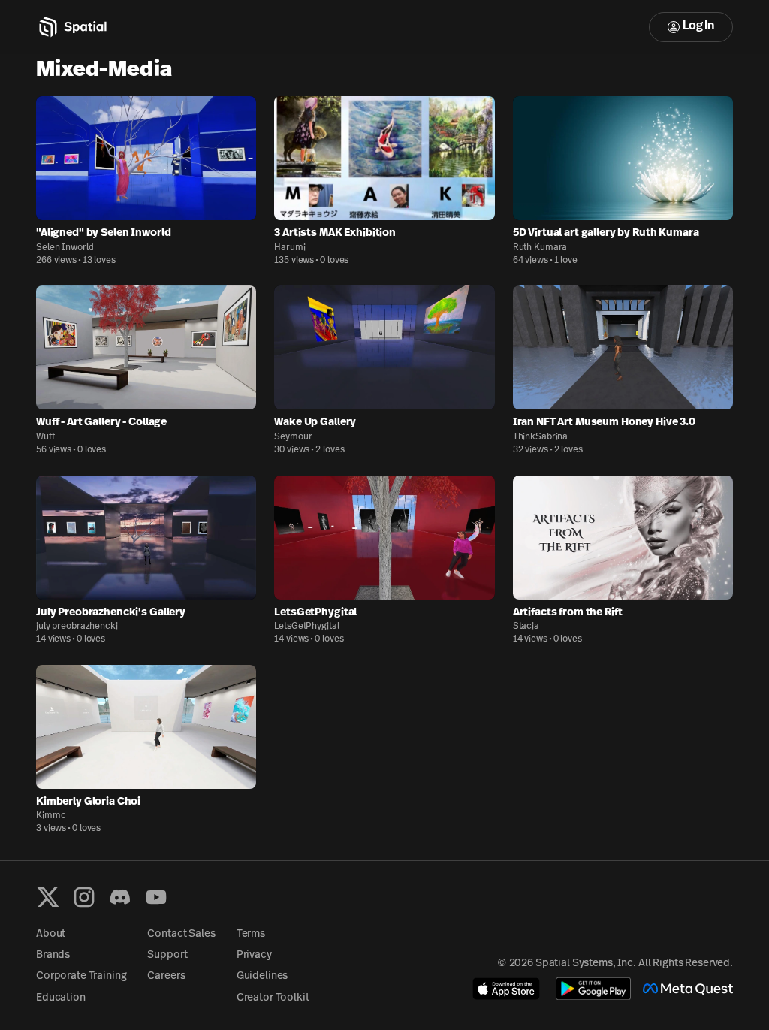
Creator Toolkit (273, 998)
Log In (698, 26)
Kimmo (50, 815)
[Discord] (120, 897)
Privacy (254, 955)
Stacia (526, 626)
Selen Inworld (64, 247)
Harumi (289, 247)
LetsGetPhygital (306, 626)
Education (61, 998)
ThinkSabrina (540, 437)
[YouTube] (156, 897)
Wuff (45, 437)
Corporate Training (81, 976)
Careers (166, 976)
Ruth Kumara (540, 247)
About (50, 934)
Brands (53, 955)
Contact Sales (181, 934)
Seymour (293, 437)
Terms (251, 934)
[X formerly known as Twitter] (48, 897)
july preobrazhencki (77, 626)
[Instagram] (84, 897)
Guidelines (262, 976)
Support (167, 955)
